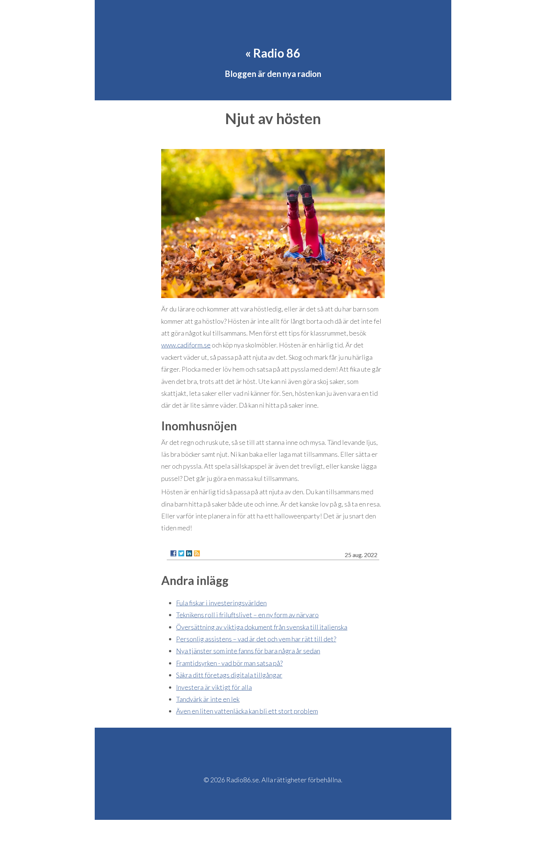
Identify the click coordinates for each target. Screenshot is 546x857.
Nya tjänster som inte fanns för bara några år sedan (248, 651)
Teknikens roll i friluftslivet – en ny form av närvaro (247, 615)
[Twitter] (181, 553)
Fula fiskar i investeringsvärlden (221, 603)
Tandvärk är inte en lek (208, 699)
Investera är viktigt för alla (214, 687)
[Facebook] (173, 553)
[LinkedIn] (189, 553)
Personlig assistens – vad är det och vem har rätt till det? (256, 639)
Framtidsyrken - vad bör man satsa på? (229, 663)
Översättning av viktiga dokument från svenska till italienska (261, 627)
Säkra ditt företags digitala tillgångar (229, 675)
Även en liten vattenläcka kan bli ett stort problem (247, 711)
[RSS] (197, 553)
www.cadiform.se (186, 345)
